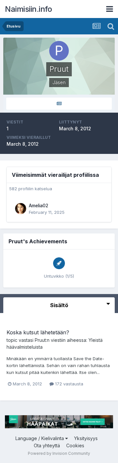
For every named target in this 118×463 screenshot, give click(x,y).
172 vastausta (68, 383)
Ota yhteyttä (47, 445)
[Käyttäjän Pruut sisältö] (59, 103)
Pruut (40, 340)
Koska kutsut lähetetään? (38, 332)
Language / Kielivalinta (40, 438)
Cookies (75, 445)
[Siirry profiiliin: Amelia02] (20, 208)
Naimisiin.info (28, 9)
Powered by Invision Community (59, 453)
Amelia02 (38, 205)
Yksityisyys (86, 438)
